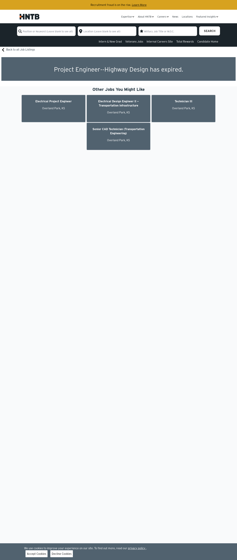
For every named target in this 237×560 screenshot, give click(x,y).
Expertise (126, 16)
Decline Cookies (61, 553)
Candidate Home (207, 41)
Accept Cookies (36, 553)
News (175, 16)
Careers (161, 16)
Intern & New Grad (110, 41)
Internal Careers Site (160, 41)
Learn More (139, 5)
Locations (187, 16)
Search (209, 31)
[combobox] (46, 31)
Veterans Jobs (134, 41)
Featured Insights (206, 16)
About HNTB (144, 16)
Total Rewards (185, 41)
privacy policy (137, 548)
